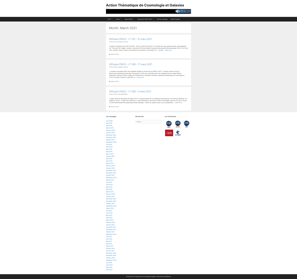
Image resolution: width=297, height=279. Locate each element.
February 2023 (110, 194)
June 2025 (109, 147)
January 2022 (110, 225)
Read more (168, 50)
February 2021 (110, 248)
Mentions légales (175, 19)
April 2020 (109, 269)
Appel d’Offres (129, 19)
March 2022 (109, 220)
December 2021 (111, 227)
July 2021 (109, 236)
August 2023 (110, 180)
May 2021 (109, 241)
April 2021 (109, 243)
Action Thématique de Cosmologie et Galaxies (145, 5)
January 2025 (110, 156)
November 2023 (111, 173)
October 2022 (110, 203)
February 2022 (110, 222)
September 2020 (111, 260)
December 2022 (111, 199)
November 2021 (111, 229)
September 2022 (111, 206)
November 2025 (111, 137)
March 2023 (109, 192)
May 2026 (109, 123)
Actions (118, 19)
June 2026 (109, 121)
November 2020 (111, 255)
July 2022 (109, 210)
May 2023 (109, 187)
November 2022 (111, 201)
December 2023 (111, 170)
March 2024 (109, 163)
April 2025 (109, 151)
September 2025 (111, 142)
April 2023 (109, 189)
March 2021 (109, 246)
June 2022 (109, 213)
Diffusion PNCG (115, 54)
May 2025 (109, 149)
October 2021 (110, 232)
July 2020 (109, 262)
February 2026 (110, 130)
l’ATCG (109, 19)
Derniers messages (162, 19)
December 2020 (111, 253)
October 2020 (110, 258)
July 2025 (109, 144)
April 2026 (109, 125)
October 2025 (110, 140)
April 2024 (109, 161)
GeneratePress (167, 276)
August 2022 (110, 208)
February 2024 (110, 165)
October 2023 (110, 175)
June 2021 (109, 239)
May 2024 (109, 158)
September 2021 (111, 234)
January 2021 (110, 251)
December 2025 (111, 135)
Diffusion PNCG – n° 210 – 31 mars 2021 (130, 39)
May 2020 (109, 267)
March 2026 (109, 128)
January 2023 (110, 196)
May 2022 (109, 215)
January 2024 (110, 168)
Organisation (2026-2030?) (144, 19)
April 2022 (109, 217)
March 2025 (109, 154)
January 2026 (110, 132)
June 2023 (109, 184)
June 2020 (109, 265)
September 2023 (111, 177)
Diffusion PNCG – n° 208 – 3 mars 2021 (130, 91)
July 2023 (109, 182)
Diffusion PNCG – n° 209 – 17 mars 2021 (130, 64)
